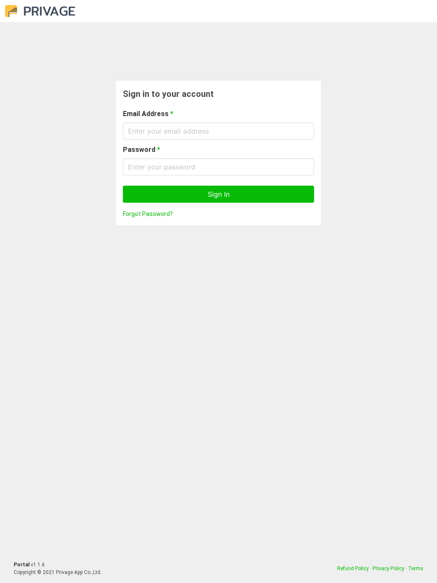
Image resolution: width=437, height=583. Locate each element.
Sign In (219, 194)
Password (141, 150)
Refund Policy (353, 568)
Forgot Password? (148, 213)
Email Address (148, 114)
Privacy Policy (388, 568)
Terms (415, 568)
